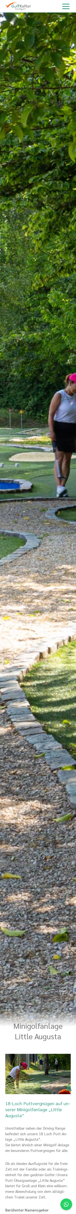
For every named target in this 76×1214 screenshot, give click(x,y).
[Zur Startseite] (18, 6)
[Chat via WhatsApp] (66, 1204)
